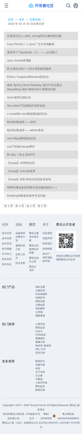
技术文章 (7, 233)
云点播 (39, 375)
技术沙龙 (7, 243)
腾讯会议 (40, 327)
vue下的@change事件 (21, 146)
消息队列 (40, 297)
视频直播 (40, 315)
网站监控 (40, 386)
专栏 (21, 19)
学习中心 (7, 253)
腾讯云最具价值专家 (34, 236)
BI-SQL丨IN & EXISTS (21, 155)
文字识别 (40, 371)
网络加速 (40, 301)
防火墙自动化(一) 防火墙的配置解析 (29, 68)
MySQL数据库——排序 (21, 122)
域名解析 (40, 308)
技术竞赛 (20, 263)
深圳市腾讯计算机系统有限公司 (13, 416)
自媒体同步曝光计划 (20, 236)
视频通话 (40, 338)
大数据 (39, 378)
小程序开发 (41, 382)
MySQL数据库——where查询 (25, 130)
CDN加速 (40, 334)
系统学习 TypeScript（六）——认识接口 (32, 52)
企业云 (39, 331)
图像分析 (40, 341)
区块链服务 (41, 293)
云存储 (39, 311)
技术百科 (7, 259)
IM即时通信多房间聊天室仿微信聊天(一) (32, 187)
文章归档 (35, 19)
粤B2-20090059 (46, 416)
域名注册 (40, 286)
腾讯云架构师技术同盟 (34, 249)
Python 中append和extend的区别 (28, 77)
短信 (37, 368)
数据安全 (40, 361)
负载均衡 (40, 364)
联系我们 (47, 243)
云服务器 (40, 290)
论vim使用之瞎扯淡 (19, 97)
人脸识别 (40, 323)
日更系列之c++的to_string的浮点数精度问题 (34, 36)
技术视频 (7, 248)
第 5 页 (42, 205)
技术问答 (7, 238)
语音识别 (40, 352)
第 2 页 (8, 205)
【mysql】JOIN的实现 (21, 163)
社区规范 (47, 233)
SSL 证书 (40, 349)
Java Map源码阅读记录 (21, 138)
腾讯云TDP (32, 268)
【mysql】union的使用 (21, 171)
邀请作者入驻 (20, 247)
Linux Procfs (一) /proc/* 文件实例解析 (31, 44)
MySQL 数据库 (43, 345)
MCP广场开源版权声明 (47, 257)
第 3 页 (19, 205)
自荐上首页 (20, 255)
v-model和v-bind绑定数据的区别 (27, 114)
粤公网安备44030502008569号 (68, 416)
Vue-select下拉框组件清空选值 (26, 105)
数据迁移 (40, 389)
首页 (11, 19)
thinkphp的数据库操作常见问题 (26, 195)
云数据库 (40, 304)
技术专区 (7, 264)
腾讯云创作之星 (34, 259)
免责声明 (47, 238)
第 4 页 (30, 205)
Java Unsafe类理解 (19, 60)
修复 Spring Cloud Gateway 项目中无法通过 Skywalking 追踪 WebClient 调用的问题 (34, 87)
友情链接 (47, 248)
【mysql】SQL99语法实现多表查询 (29, 179)
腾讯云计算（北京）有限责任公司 (20, 422)
